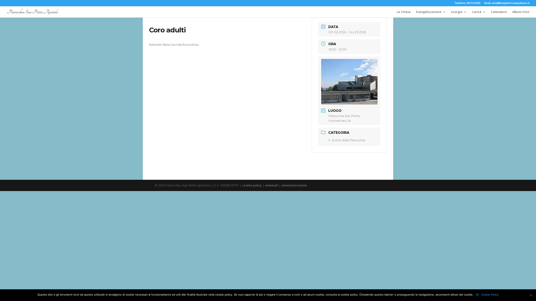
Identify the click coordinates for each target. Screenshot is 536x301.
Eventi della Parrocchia (348, 140)
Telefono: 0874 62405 (467, 3)
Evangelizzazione (428, 12)
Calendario (499, 12)
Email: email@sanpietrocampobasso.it (507, 3)
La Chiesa (404, 12)
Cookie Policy (490, 294)
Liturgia (457, 12)
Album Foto (520, 12)
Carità (476, 12)
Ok (477, 294)
